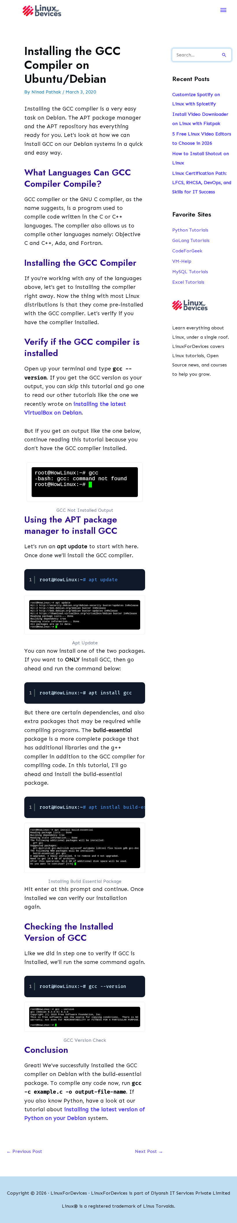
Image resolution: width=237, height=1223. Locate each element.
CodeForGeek (187, 251)
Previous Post (24, 1151)
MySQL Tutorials (190, 271)
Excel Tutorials (188, 282)
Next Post (149, 1151)
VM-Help (181, 261)
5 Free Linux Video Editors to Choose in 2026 (201, 138)
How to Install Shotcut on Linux (200, 158)
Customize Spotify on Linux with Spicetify (196, 99)
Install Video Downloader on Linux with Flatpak (200, 118)
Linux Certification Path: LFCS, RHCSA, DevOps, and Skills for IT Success (201, 182)
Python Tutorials (190, 230)
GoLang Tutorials (191, 240)
